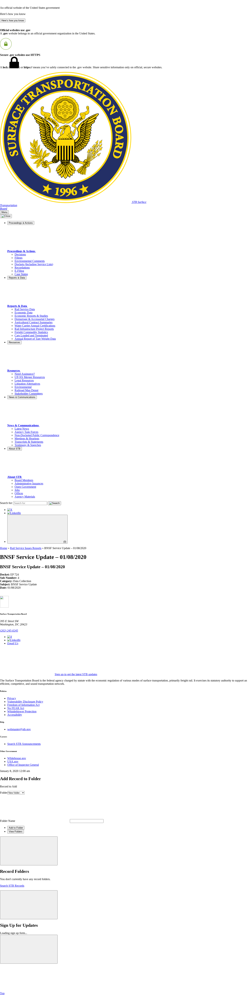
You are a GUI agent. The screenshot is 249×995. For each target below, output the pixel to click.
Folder (3, 792)
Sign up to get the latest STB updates (76, 674)
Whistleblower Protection (21, 711)
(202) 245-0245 (9, 630)
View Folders (15, 831)
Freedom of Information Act (23, 704)
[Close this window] (29, 850)
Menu (4, 212)
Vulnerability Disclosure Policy (25, 701)
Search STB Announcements (24, 743)
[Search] (54, 503)
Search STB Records (12, 885)
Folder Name (7, 820)
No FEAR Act (15, 708)
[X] (9, 509)
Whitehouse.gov (16, 758)
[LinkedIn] (14, 513)
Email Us (12, 643)
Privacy (11, 698)
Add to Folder (16, 827)
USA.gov (12, 761)
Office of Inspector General (23, 764)
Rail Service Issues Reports (25, 548)
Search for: (6, 503)
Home (3, 548)
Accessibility (14, 714)
